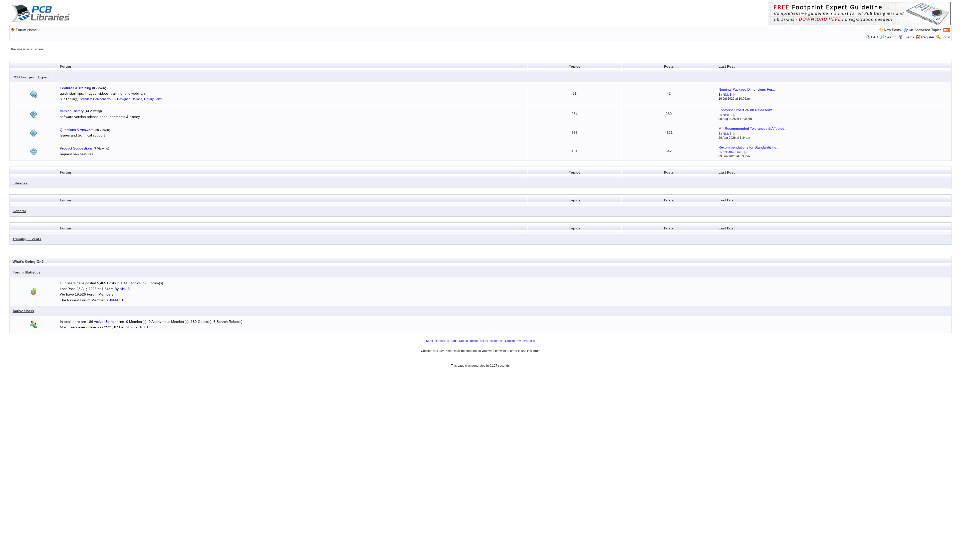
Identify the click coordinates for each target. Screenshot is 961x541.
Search (890, 37)
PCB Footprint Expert (31, 77)
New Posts (892, 30)
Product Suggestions (76, 148)
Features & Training (75, 88)
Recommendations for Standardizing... (748, 147)
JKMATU (116, 300)
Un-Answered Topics (925, 30)
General (19, 211)
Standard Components (95, 99)
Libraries (20, 183)
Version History (72, 111)
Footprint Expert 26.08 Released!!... (746, 110)
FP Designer (121, 99)
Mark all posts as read (441, 341)
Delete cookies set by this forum (480, 341)
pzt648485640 (733, 152)
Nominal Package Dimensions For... (746, 89)
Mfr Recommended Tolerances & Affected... (752, 128)
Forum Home (26, 30)
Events (908, 37)
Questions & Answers (76, 130)
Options (137, 99)
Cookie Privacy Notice (520, 341)
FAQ (874, 37)
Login (945, 37)
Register (927, 37)
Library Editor (153, 99)
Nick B (727, 94)
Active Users (23, 311)
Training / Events (27, 239)
